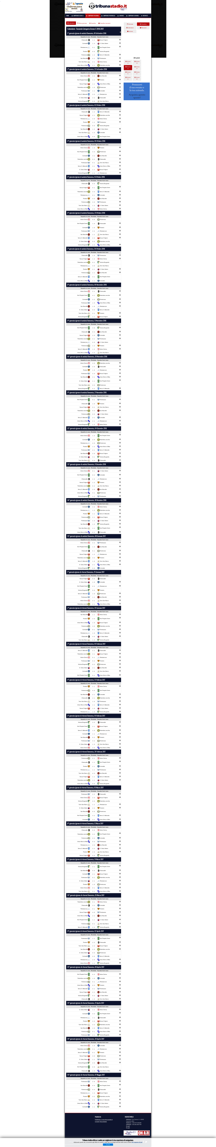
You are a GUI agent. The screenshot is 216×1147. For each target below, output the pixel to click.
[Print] (120, 32)
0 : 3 (93, 332)
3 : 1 (93, 166)
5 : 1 (93, 551)
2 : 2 (93, 97)
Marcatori (144, 27)
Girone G (129, 78)
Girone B (138, 62)
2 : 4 (93, 1100)
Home (67, 16)
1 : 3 (93, 43)
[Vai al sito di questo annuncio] (18, 43)
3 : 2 (93, 155)
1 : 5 (93, 978)
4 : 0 (93, 198)
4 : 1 (93, 295)
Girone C (129, 67)
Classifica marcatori (105, 23)
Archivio (130, 31)
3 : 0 (93, 202)
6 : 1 (93, 877)
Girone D (138, 67)
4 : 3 (93, 773)
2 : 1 (93, 58)
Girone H (138, 78)
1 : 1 (93, 40)
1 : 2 (93, 55)
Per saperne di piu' (137, 1142)
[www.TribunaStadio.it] (108, 6)
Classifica (93, 23)
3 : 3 (93, 76)
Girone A (129, 62)
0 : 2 (93, 159)
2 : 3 (93, 373)
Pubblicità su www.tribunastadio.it (104, 1119)
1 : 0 (93, 87)
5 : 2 (93, 486)
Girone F (138, 72)
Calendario (72, 23)
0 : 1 (93, 47)
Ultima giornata (82, 23)
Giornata (130, 24)
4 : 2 (93, 542)
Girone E (129, 72)
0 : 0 (93, 51)
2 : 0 (93, 118)
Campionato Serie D (78, 16)
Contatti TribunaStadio (101, 1121)
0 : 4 (93, 460)
